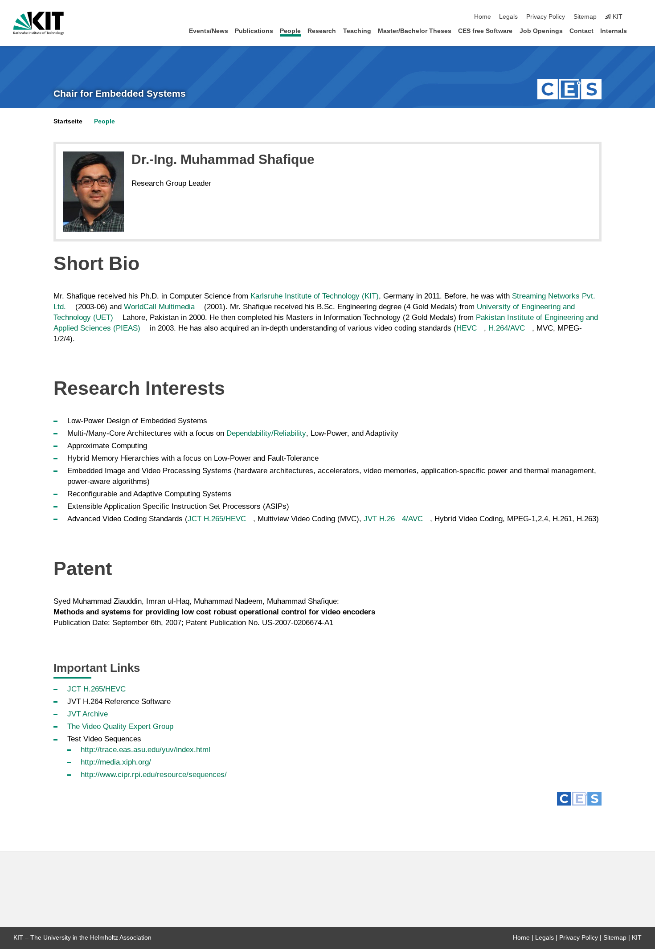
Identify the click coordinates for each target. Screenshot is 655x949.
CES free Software (485, 31)
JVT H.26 (379, 519)
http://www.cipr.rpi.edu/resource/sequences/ (154, 774)
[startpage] (639, 30)
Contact (581, 31)
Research (321, 31)
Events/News (208, 31)
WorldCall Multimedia (159, 307)
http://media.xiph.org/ (116, 762)
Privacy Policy (545, 16)
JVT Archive (87, 714)
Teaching (357, 31)
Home (482, 16)
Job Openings (541, 31)
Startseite (67, 121)
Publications (254, 31)
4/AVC (412, 519)
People (290, 31)
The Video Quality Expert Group (120, 726)
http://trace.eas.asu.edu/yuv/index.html (145, 749)
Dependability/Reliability (266, 433)
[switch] (639, 16)
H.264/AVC (506, 328)
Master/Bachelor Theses (414, 31)
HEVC (466, 328)
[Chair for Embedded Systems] (569, 89)
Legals (508, 16)
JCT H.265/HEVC (217, 519)
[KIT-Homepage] (38, 23)
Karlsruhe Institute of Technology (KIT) (314, 296)
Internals (613, 31)
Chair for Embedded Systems (119, 93)
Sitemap (585, 16)
